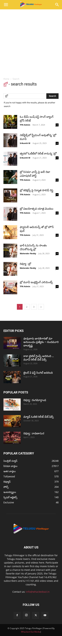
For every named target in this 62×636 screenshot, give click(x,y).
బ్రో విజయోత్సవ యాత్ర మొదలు (36, 208)
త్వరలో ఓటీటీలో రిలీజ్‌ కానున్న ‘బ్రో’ (38, 153)
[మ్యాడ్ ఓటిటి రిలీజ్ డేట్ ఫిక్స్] (12, 421)
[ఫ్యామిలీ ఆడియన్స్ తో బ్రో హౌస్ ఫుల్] (10, 232)
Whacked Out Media (30, 631)
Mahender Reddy (28, 253)
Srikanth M (25, 143)
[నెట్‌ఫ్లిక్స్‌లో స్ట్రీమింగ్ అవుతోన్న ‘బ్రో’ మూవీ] (10, 140)
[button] (5, 4)
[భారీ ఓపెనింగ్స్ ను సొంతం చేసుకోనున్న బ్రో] (10, 250)
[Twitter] (35, 615)
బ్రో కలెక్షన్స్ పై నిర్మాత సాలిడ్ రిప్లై (36, 190)
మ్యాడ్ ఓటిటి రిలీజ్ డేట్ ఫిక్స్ (38, 416)
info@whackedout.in (38, 591)
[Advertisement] (31, 42)
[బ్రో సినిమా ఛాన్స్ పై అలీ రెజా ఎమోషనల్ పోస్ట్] (10, 177)
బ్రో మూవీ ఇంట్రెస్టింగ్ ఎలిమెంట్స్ (36, 282)
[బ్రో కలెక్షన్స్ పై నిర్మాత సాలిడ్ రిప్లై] (10, 195)
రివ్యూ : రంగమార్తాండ (34, 400)
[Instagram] (26, 615)
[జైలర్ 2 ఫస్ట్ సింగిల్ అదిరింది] (12, 377)
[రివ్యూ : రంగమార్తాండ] (12, 404)
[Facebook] (17, 615)
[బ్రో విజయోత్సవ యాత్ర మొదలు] (10, 214)
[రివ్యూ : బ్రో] (10, 269)
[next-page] (41, 307)
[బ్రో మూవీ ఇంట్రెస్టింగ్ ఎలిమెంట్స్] (10, 287)
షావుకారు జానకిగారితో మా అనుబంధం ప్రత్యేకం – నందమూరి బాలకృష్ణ (41, 342)
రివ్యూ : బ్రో (26, 263)
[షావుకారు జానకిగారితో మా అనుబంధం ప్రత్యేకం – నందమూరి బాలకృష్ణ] (12, 343)
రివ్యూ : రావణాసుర (33, 433)
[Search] (57, 4)
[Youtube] (45, 615)
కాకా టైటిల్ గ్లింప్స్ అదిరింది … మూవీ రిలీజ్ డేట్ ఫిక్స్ (38, 357)
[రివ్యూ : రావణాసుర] (12, 438)
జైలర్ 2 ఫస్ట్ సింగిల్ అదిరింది (38, 372)
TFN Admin (25, 124)
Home (6, 78)
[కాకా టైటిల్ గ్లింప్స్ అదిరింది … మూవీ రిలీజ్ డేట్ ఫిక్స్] (12, 360)
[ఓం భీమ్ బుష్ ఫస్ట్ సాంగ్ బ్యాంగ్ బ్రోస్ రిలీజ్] (10, 122)
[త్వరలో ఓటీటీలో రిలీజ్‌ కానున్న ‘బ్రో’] (10, 159)
